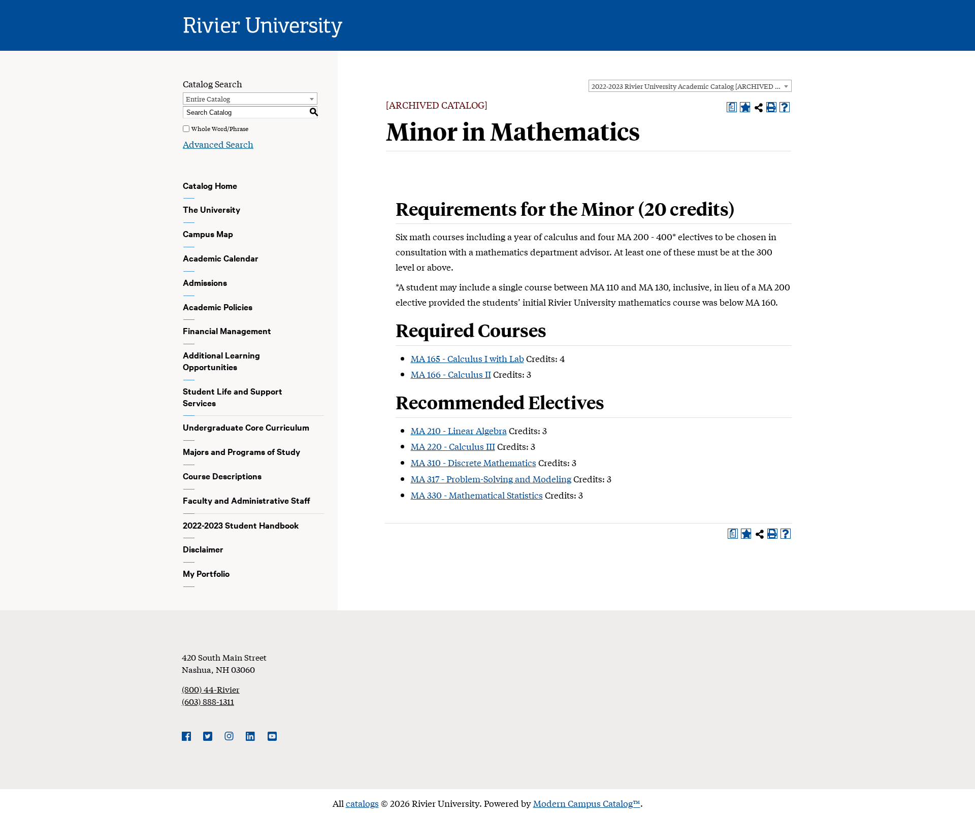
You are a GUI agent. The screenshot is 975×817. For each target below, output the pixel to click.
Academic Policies (217, 307)
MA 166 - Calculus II (451, 374)
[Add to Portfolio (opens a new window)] (745, 107)
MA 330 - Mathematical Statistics (477, 494)
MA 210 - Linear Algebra (459, 430)
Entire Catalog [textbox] (208, 99)
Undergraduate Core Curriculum (246, 427)
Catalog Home (210, 185)
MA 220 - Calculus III (453, 446)
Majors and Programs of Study (241, 451)
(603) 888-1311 (208, 701)
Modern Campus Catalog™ (586, 803)
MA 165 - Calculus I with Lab (467, 358)
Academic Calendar (220, 258)
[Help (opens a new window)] (784, 107)
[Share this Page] (758, 107)
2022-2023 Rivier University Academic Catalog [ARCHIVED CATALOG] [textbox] (691, 86)
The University (211, 209)
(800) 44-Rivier (211, 689)
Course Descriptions (222, 476)
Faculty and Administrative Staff (246, 500)
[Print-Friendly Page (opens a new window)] (771, 107)
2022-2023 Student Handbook (241, 525)
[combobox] (690, 86)
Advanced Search (218, 144)
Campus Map (208, 233)
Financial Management (227, 330)
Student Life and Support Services (232, 397)
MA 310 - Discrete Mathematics (473, 462)
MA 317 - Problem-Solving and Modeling (491, 478)
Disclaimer (203, 549)
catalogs (362, 803)
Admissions (205, 282)
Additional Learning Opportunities (221, 361)
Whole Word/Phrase (219, 128)
